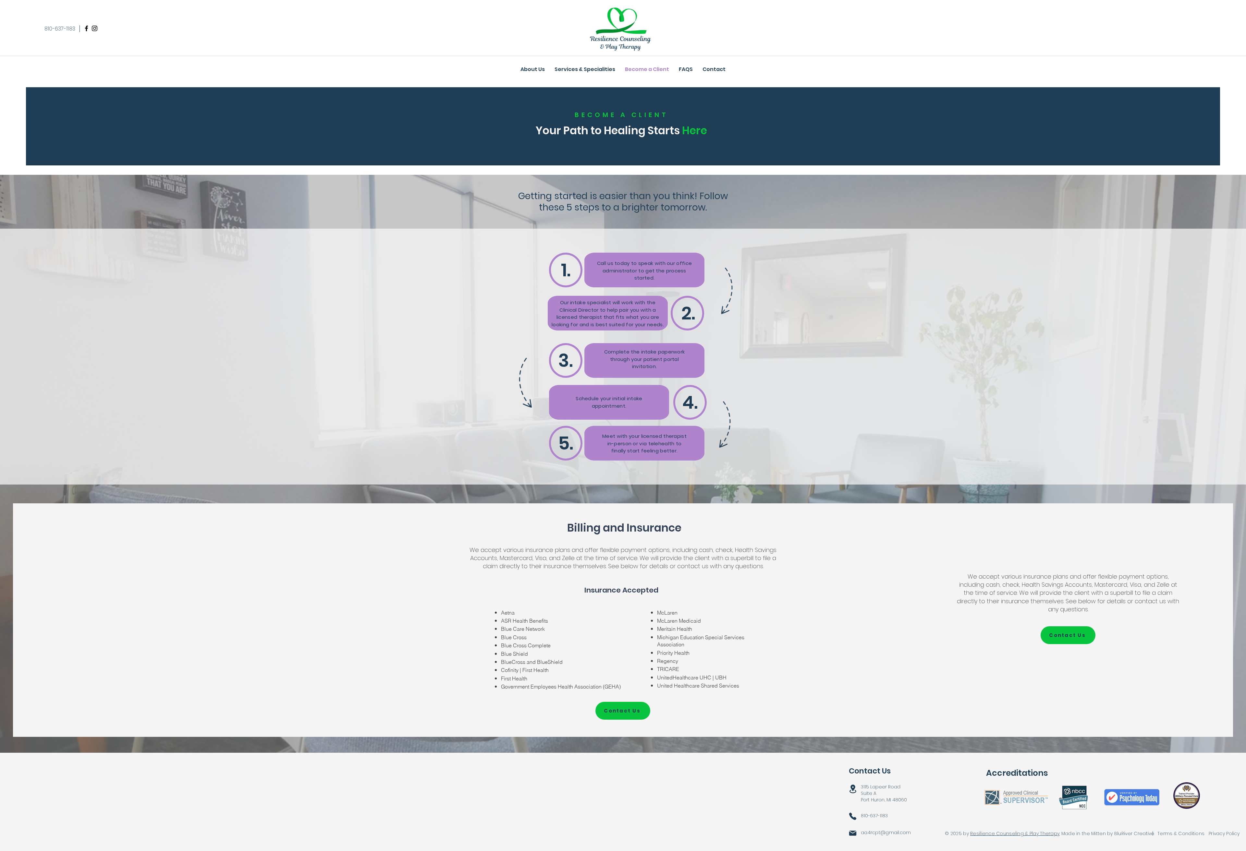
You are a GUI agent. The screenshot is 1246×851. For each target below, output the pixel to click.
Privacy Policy (1224, 833)
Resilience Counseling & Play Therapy (1014, 833)
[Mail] (853, 833)
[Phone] (853, 816)
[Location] (853, 789)
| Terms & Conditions (1178, 833)
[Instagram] (94, 28)
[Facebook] (86, 28)
